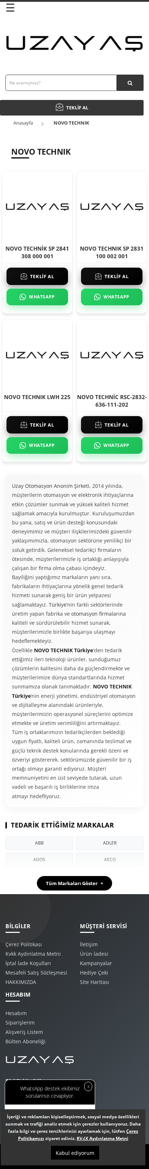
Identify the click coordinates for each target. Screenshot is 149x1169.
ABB (39, 843)
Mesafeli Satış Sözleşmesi (36, 972)
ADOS (39, 859)
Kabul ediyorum (75, 1152)
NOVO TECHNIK (71, 123)
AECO (110, 859)
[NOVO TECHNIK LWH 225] (37, 354)
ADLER (109, 843)
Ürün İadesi (94, 953)
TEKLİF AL (42, 276)
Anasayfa (23, 123)
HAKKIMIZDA (20, 982)
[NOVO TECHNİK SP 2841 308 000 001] (37, 205)
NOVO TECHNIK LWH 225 (37, 397)
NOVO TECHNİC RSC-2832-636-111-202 (112, 400)
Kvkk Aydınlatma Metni (33, 953)
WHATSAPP (42, 297)
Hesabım (16, 1013)
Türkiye (58, 604)
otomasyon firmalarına (98, 613)
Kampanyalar (96, 963)
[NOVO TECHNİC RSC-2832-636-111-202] (112, 354)
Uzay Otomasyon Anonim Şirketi (50, 485)
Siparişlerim (20, 1022)
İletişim (89, 944)
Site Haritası (94, 982)
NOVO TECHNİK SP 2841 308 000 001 (37, 252)
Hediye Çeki (94, 972)
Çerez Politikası (23, 944)
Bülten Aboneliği (25, 1041)
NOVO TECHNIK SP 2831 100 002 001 (112, 252)
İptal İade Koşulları (28, 963)
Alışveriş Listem (24, 1031)
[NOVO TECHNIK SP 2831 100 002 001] (112, 205)
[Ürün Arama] (130, 83)
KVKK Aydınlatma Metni (102, 1138)
